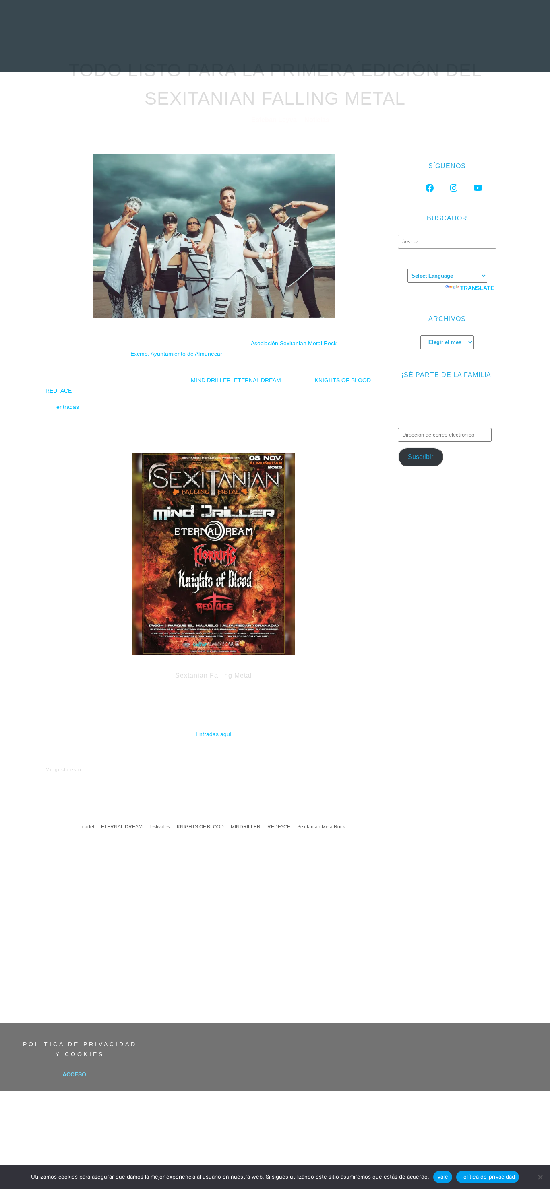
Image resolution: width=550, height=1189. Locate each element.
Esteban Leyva (274, 119)
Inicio (129, 54)
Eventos (378, 54)
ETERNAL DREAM (257, 380)
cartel (88, 827)
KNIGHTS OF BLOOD (343, 380)
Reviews (192, 54)
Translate (477, 288)
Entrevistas (232, 54)
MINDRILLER (246, 827)
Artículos (312, 54)
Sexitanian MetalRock (321, 827)
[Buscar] (488, 241)
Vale (442, 1176)
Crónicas (273, 54)
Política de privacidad (487, 1176)
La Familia (414, 54)
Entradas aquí (214, 734)
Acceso (74, 1074)
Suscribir (420, 456)
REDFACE (58, 390)
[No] (540, 1177)
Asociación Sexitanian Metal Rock (294, 343)
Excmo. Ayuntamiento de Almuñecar (176, 353)
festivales (159, 827)
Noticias (159, 54)
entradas (67, 407)
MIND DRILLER (211, 380)
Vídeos (346, 54)
